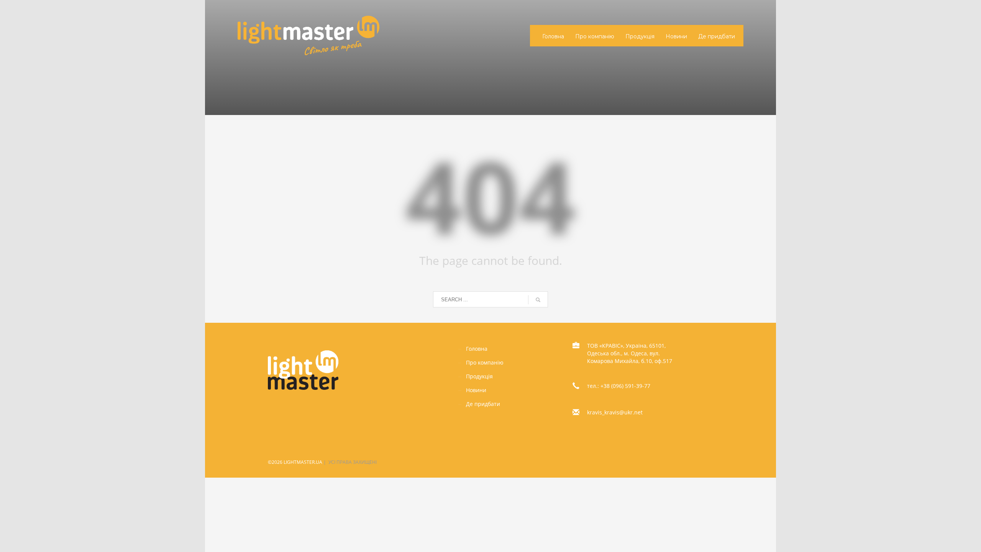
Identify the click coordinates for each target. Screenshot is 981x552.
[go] (538, 300)
